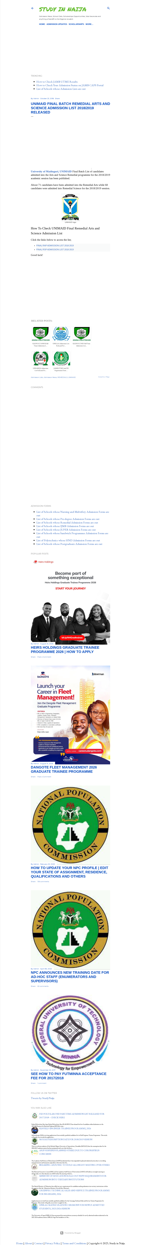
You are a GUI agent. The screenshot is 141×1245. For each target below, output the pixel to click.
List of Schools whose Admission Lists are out (61, 89)
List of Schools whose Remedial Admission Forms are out (67, 522)
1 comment (41, 1083)
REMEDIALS (62, 377)
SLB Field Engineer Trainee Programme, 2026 (65, 1128)
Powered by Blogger (73, 1233)
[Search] (108, 7)
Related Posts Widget (103, 377)
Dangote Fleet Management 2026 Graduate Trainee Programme (64, 769)
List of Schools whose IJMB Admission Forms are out (65, 526)
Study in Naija (62, 9)
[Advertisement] (70, 45)
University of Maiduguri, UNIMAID (51, 171)
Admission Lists (37, 377)
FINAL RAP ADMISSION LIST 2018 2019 (55, 245)
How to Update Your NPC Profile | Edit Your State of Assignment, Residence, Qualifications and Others (69, 872)
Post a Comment (44, 657)
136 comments (43, 881)
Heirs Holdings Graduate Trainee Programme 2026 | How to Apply (65, 649)
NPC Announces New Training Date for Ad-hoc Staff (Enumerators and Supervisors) (70, 976)
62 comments (42, 986)
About (28, 1243)
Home (42, 24)
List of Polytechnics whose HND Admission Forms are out (68, 540)
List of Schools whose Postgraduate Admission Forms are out (69, 544)
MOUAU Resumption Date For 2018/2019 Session (65, 1139)
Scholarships (76, 24)
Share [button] (57, 98)
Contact (38, 1243)
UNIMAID (72, 377)
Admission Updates (57, 24)
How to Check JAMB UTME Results (57, 81)
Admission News (50, 377)
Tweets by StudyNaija (42, 1098)
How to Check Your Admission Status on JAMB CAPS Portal (69, 85)
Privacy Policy (52, 1243)
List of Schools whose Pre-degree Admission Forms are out (67, 519)
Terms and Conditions (74, 1243)
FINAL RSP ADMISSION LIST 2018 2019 (55, 249)
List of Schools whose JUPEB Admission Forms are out (66, 529)
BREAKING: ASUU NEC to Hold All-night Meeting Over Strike (74, 1165)
